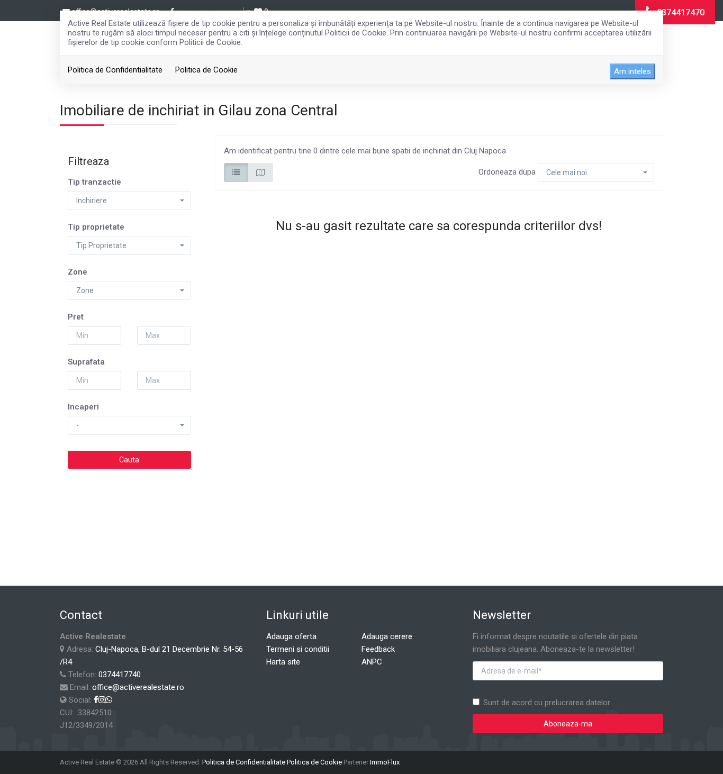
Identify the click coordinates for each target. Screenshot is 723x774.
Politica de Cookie (206, 70)
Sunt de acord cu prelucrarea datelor (546, 702)
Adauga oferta (291, 636)
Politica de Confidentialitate (115, 70)
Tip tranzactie (94, 182)
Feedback (378, 649)
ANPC (372, 662)
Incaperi (83, 407)
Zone (77, 272)
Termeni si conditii (297, 649)
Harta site (283, 662)
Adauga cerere (387, 636)
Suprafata (86, 362)
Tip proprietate (96, 227)
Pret (76, 317)
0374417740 (119, 674)
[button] (129, 200)
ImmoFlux (385, 762)
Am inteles (632, 71)
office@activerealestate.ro (138, 687)
